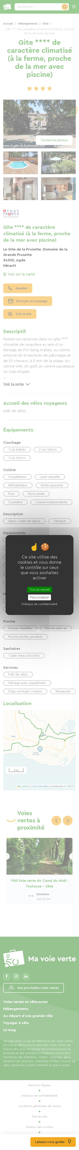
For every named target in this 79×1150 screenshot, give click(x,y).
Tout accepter (39, 589)
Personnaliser (39, 597)
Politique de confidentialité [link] (39, 604)
